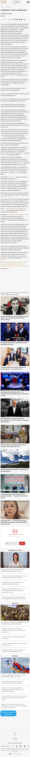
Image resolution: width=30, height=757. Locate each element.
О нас (15, 733)
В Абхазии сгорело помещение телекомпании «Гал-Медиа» (14, 637)
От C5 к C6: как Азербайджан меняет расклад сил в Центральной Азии (15, 644)
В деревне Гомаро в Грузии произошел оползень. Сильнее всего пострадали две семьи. (13, 445)
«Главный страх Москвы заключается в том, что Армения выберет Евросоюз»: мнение (13, 675)
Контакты (15, 738)
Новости (15, 603)
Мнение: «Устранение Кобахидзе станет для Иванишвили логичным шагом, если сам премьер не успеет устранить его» (14, 706)
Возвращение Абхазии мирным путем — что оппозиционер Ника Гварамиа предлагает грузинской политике (15, 393)
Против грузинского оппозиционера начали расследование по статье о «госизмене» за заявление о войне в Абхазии (15, 420)
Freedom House (12, 177)
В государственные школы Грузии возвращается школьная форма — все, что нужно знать (13, 368)
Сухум (3, 16)
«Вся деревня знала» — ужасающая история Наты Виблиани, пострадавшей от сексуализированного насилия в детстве (14, 522)
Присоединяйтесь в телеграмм (9, 713)
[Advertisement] (15, 281)
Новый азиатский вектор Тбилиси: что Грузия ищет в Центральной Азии (14, 470)
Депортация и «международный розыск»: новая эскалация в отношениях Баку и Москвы (14, 576)
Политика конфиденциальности (15, 743)
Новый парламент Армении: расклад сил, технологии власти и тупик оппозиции (12, 682)
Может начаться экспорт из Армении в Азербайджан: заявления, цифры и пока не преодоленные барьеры (13, 689)
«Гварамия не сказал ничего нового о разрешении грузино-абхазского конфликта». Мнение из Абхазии (14, 697)
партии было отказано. (7, 196)
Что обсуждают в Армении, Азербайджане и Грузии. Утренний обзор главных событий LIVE (14, 597)
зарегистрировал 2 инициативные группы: (17, 214)
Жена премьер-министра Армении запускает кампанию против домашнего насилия (13, 570)
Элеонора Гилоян (6, 13)
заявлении (4, 155)
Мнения (15, 656)
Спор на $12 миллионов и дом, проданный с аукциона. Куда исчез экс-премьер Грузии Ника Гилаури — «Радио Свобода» (15, 318)
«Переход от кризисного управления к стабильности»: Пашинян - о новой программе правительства (14, 630)
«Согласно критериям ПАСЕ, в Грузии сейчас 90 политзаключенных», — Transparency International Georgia (14, 496)
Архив (3, 7)
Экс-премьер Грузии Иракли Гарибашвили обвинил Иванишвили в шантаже (14, 343)
